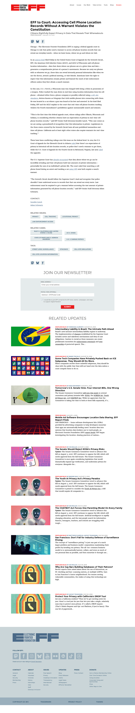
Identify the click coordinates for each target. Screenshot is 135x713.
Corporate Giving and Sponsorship (96, 680)
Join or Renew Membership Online (100, 673)
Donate (118, 5)
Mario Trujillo (74, 356)
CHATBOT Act (76, 398)
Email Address (46, 281)
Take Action (97, 5)
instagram (31, 656)
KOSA (87, 395)
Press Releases (63, 675)
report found (90, 432)
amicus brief (40, 60)
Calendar (31, 673)
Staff (29, 687)
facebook (24, 656)
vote (88, 393)
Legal (14, 675)
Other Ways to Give (95, 686)
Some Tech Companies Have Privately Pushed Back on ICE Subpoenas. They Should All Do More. (85, 359)
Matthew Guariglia (76, 535)
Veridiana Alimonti (76, 327)
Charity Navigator (36, 661)
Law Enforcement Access (42, 221)
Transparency (47, 680)
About (72, 5)
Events (61, 677)
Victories (31, 677)
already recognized (60, 160)
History (30, 680)
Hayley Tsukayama (91, 535)
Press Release (60, 415)
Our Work (87, 5)
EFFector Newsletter (65, 685)
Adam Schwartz (36, 205)
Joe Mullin (73, 447)
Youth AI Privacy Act (92, 489)
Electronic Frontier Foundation (28, 8)
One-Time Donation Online (98, 675)
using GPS (73, 169)
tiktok (71, 656)
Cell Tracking (50, 216)
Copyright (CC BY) (20, 702)
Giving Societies (94, 677)
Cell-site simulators (82, 249)
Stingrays (64, 249)
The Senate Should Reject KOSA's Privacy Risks (79, 449)
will (84, 393)
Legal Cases (62, 680)
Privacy (35, 216)
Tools (106, 5)
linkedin (63, 656)
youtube (47, 656)
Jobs (29, 685)
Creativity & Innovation (50, 677)
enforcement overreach (86, 342)
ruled (73, 143)
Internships (31, 682)
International (47, 682)
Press (14, 682)
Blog (60, 673)
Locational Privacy (70, 216)
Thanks (99, 702)
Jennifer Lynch (36, 202)
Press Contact (78, 673)
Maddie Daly (73, 476)
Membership (17, 680)
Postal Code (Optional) (48, 292)
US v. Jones (71, 233)
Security (15, 677)
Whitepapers (63, 682)
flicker (55, 656)
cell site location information (45, 254)
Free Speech (47, 673)
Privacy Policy (75, 702)
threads (79, 656)
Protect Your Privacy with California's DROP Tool (80, 596)
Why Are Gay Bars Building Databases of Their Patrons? (84, 567)
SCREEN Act (98, 395)
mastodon (16, 656)
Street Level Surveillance (43, 249)
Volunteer (31, 675)
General (15, 673)
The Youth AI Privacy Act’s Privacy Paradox (77, 478)
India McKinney (74, 386)
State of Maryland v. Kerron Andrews (46, 238)
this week (94, 393)
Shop (112, 5)
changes (77, 334)
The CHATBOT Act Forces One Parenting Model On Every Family (88, 508)
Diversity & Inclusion (34, 689)
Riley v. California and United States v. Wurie (46, 232)
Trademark (46, 702)
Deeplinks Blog (61, 327)
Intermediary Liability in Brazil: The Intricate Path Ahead (84, 329)
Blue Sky (39, 656)
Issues (79, 5)
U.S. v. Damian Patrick (75, 239)
